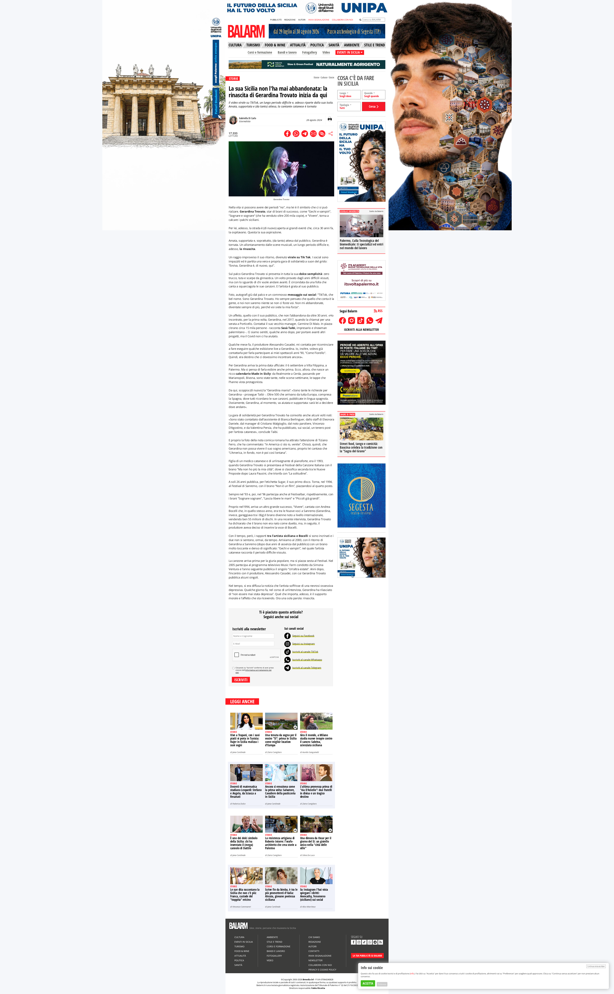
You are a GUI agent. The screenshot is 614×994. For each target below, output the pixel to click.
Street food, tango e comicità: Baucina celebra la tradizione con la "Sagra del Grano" (361, 447)
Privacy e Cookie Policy (322, 969)
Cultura (324, 77)
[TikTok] (287, 651)
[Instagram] (287, 643)
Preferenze (382, 984)
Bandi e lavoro (287, 52)
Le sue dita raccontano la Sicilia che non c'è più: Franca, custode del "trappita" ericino (245, 894)
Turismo (239, 946)
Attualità (240, 955)
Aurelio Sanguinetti (310, 752)
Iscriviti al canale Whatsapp (307, 659)
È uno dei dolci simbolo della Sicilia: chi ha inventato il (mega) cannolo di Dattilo (243, 843)
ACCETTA (368, 983)
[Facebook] (287, 635)
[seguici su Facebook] (353, 942)
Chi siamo (314, 937)
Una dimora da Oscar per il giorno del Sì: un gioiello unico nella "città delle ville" (315, 843)
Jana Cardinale (238, 752)
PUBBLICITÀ (276, 19)
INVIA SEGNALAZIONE (318, 19)
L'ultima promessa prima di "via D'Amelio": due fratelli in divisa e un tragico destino (316, 791)
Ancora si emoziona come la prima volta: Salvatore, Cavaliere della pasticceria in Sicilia (280, 791)
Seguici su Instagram (303, 643)
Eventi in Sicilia (243, 941)
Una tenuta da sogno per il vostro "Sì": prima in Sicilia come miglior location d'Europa (280, 740)
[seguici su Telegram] (375, 942)
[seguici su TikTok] (364, 942)
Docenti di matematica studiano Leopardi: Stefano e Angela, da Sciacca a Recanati (246, 791)
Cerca (372, 106)
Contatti (313, 951)
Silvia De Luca (308, 855)
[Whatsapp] (287, 659)
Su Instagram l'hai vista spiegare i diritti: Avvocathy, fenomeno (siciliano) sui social (314, 894)
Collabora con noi (320, 964)
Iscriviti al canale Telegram (306, 667)
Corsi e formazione (260, 52)
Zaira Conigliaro (274, 752)
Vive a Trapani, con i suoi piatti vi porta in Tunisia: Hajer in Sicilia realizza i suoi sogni (245, 740)
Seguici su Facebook (303, 635)
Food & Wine (241, 951)
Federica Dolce (238, 803)
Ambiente (272, 937)
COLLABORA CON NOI (342, 19)
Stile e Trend (274, 941)
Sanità (238, 964)
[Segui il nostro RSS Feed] (380, 942)
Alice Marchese (308, 906)
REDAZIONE (289, 19)
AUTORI (302, 19)
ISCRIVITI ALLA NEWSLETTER (361, 329)
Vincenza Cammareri (241, 906)
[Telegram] (287, 667)
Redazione (314, 941)
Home (316, 77)
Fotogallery (309, 52)
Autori (312, 946)
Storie (331, 77)
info (412, 973)
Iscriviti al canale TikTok (305, 651)
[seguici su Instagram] (358, 942)
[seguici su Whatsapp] (369, 942)
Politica (239, 960)
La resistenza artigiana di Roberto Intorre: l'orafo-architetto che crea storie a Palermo (280, 843)
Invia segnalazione (319, 955)
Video (326, 52)
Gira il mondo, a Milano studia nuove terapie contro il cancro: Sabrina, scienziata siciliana (316, 740)
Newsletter (315, 960)
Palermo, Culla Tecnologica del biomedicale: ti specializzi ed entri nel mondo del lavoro (361, 244)
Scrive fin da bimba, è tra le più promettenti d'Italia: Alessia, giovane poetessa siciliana (281, 894)
